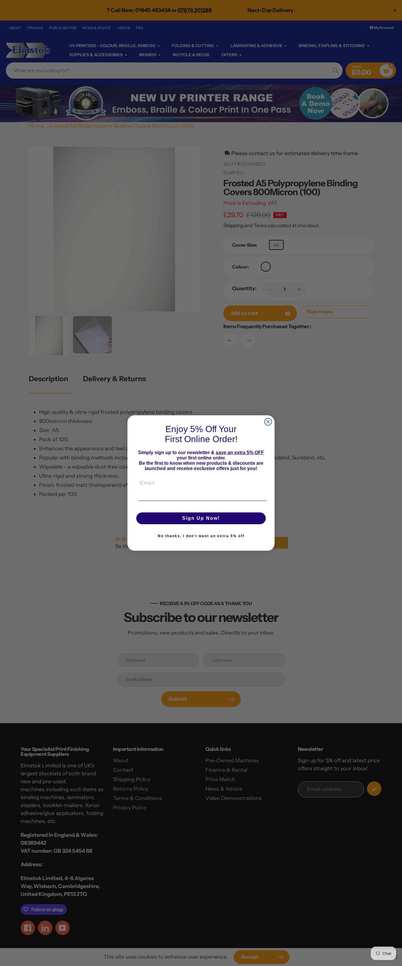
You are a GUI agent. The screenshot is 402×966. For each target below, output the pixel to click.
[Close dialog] (268, 421)
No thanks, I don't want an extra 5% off (201, 536)
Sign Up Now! (201, 518)
